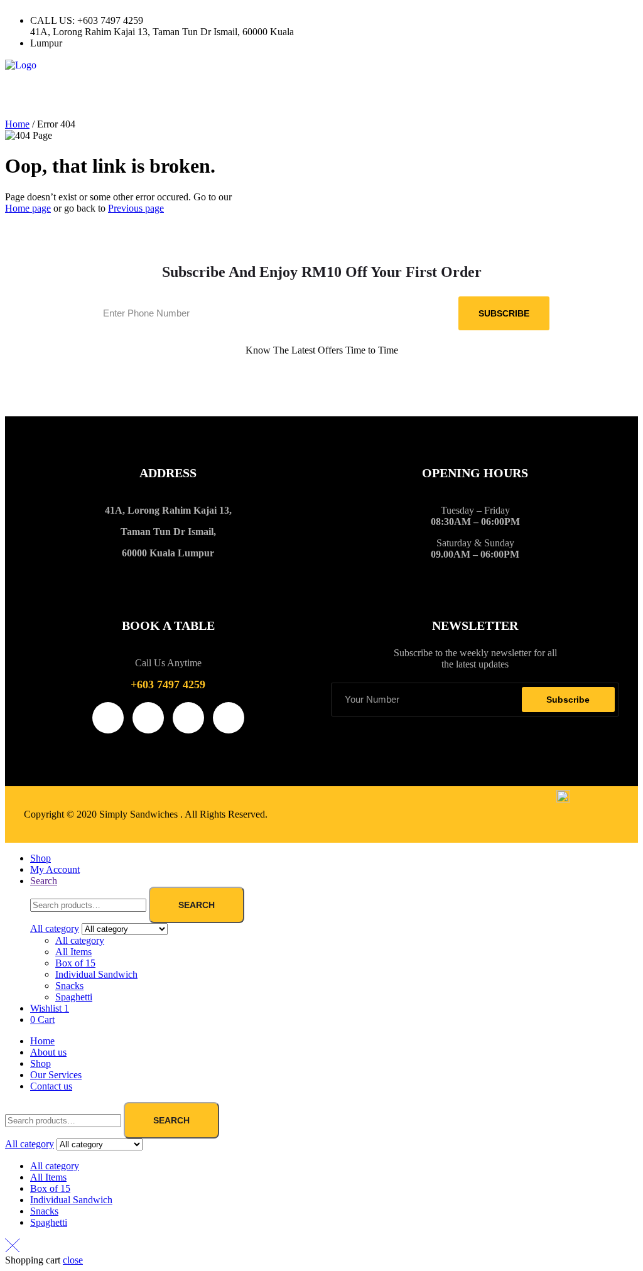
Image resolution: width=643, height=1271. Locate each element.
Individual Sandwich (96, 974)
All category (79, 940)
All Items (73, 951)
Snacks (69, 985)
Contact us (51, 1086)
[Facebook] (337, 20)
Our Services (56, 1074)
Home (17, 124)
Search (196, 905)
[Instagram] (371, 20)
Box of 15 (75, 963)
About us (48, 1052)
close (73, 1260)
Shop (40, 1063)
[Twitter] (405, 20)
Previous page (136, 208)
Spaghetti (73, 997)
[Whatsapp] (439, 20)
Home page (28, 208)
